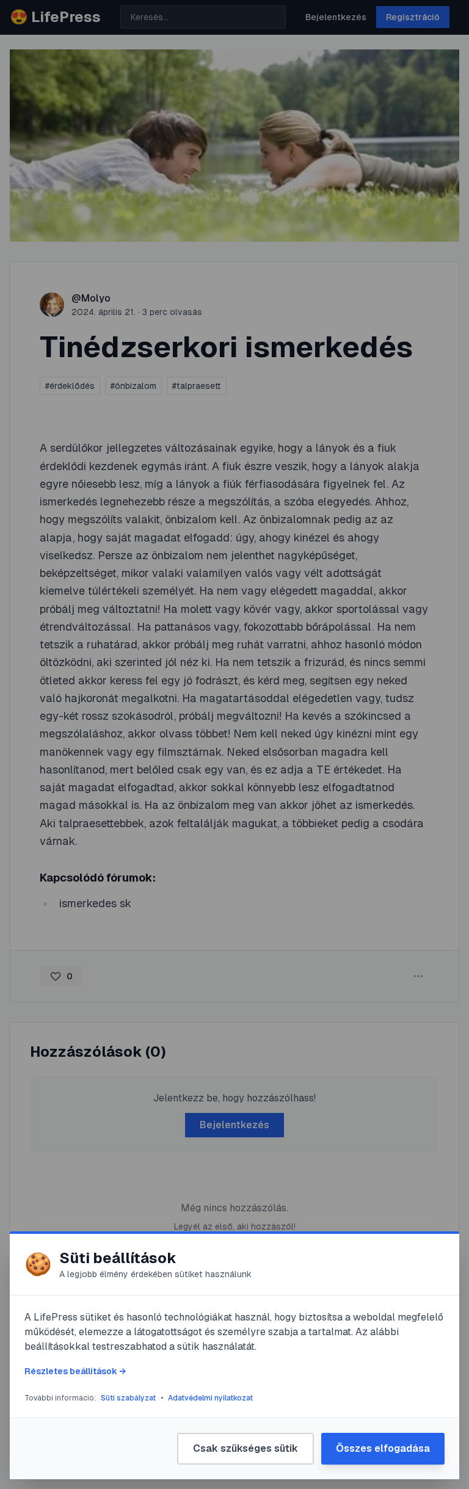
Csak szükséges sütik (245, 1448)
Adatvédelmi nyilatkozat (210, 1398)
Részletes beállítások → (75, 1371)
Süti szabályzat (128, 1398)
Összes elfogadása (383, 1448)
